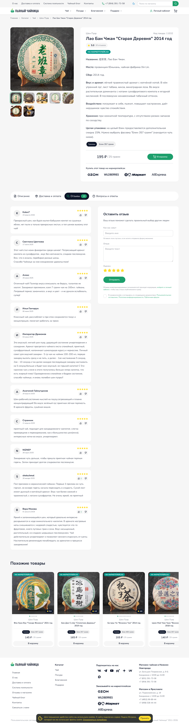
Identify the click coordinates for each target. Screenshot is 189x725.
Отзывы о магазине (22, 692)
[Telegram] (105, 671)
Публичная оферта (151, 297)
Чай (67, 10)
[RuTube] (118, 671)
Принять (145, 718)
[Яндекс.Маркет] (135, 174)
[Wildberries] (111, 174)
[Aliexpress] (159, 174)
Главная (16, 672)
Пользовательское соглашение (25, 720)
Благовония (97, 10)
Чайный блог (18, 697)
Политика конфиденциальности (131, 297)
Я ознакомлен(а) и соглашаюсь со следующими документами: (139, 296)
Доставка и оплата (50, 196)
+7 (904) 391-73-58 (147, 681)
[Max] (99, 677)
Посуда (80, 10)
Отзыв (106, 243)
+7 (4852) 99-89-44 (147, 699)
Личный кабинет (161, 10)
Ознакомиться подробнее (95, 719)
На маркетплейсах (98, 52)
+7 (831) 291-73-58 (147, 678)
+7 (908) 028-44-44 (147, 702)
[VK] (99, 671)
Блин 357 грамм (106, 144)
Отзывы (78, 196)
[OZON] (93, 174)
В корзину (162, 156)
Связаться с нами (20, 707)
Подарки (114, 10)
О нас (15, 677)
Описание (24, 196)
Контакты (17, 702)
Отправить (114, 279)
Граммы (91, 144)
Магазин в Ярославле (150, 689)
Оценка (107, 266)
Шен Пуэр (91, 33)
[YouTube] (112, 671)
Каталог (59, 664)
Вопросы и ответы (107, 196)
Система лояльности (22, 687)
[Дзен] (124, 671)
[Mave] (130, 671)
